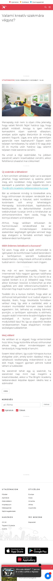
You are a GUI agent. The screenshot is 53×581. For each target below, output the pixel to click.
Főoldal (4, 494)
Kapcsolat (32, 522)
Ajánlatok (15, 2)
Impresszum (6, 505)
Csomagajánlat (38, 2)
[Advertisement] (26, 48)
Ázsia (30, 498)
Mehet (46, 404)
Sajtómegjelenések (9, 511)
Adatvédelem (7, 501)
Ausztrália (32, 508)
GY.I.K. (4, 522)
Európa (31, 494)
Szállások (25, 2)
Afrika (30, 505)
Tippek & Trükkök (8, 525)
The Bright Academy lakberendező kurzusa (25, 188)
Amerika (31, 501)
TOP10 (4, 529)
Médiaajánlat (6, 508)
